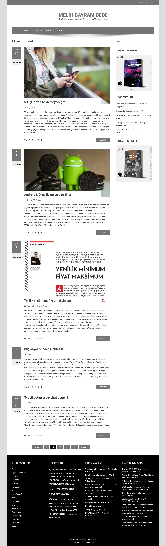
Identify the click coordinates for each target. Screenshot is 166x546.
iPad (58, 484)
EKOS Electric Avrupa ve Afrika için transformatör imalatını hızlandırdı (136, 488)
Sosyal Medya (17, 512)
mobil (63, 499)
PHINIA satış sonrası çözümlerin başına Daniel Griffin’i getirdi (138, 482)
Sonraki (84, 447)
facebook (54, 479)
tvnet (59, 510)
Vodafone (61, 514)
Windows (70, 514)
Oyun (14, 505)
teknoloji (68, 506)
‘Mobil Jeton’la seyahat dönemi (46, 397)
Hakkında (27, 31)
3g (50, 469)
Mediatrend (62, 489)
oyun (77, 499)
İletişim (60, 31)
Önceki (37, 447)
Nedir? (14, 498)
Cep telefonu (70, 476)
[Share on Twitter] (35, 140)
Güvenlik (15, 480)
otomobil (72, 499)
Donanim (15, 476)
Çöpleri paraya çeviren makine (97, 502)
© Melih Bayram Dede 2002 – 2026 (83, 539)
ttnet (74, 506)
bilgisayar (64, 473)
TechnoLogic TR (76, 542)
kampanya (71, 484)
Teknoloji (39, 306)
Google (65, 480)
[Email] (41, 140)
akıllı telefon (60, 469)
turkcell (53, 510)
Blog (17, 31)
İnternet (15, 483)
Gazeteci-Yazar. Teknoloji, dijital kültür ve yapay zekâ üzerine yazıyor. (83, 19)
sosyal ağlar (60, 503)
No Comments (17, 62)
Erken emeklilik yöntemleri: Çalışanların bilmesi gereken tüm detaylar (137, 524)
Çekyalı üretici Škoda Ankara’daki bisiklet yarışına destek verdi (138, 476)
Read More (103, 140)
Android (70, 469)
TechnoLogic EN (90, 542)
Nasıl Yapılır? (17, 494)
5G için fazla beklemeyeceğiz (44, 102)
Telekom (46, 306)
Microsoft (55, 499)
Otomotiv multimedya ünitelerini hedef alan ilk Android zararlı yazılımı (137, 506)
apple (78, 469)
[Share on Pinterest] (38, 140)
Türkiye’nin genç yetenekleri (96, 509)
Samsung (52, 503)
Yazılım (38, 200)
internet (52, 484)
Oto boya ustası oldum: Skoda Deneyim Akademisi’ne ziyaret (101, 485)
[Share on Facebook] (32, 140)
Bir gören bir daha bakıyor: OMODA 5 (130, 111)
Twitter (65, 510)
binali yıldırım (73, 473)
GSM (70, 480)
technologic (59, 506)
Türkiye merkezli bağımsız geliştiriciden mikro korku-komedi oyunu (137, 512)
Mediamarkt (53, 489)
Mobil (33, 108)
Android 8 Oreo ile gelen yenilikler (47, 195)
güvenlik (76, 480)
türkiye (71, 510)
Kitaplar (38, 31)
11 (74, 447)
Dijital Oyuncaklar (19, 473)
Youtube (57, 517)
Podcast (49, 31)
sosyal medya (72, 503)
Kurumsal (16, 487)
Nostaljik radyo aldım (93, 506)
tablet (51, 506)
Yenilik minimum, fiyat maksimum (47, 300)
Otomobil (15, 501)
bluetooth (58, 476)
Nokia (68, 499)
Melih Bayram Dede (83, 15)
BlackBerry (52, 476)
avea (58, 473)
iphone (63, 484)
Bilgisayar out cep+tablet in (43, 349)
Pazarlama (16, 508)
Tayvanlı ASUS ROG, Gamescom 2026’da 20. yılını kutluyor (135, 470)
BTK (63, 476)
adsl (53, 470)
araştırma (52, 473)
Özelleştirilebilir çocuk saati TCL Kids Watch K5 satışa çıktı (136, 500)
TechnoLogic (17, 516)
